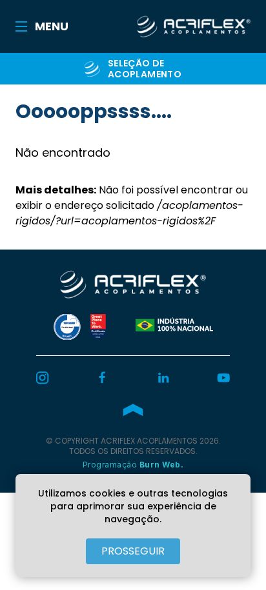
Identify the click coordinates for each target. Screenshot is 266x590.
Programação (133, 464)
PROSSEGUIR (133, 551)
